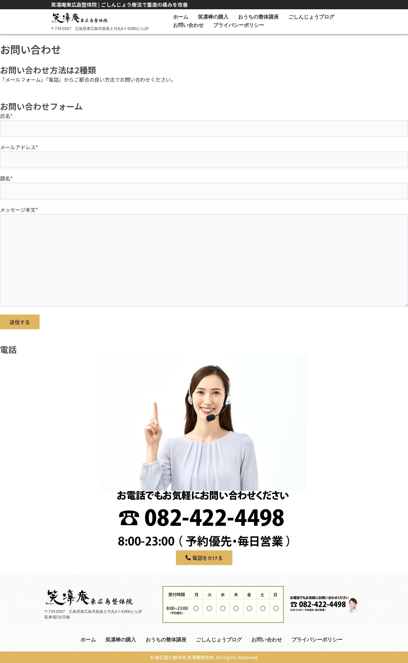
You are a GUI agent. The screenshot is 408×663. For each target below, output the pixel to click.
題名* (6, 178)
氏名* (6, 116)
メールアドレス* (19, 147)
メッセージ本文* (19, 209)
